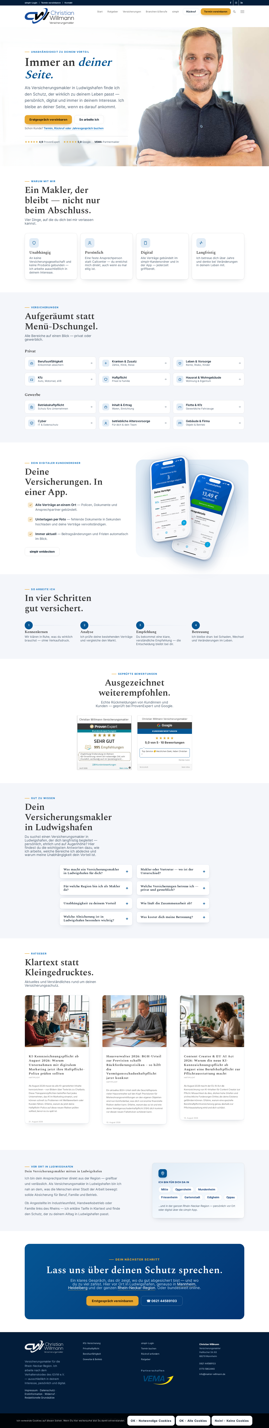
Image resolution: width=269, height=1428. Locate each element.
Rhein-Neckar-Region (136, 1287)
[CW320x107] (49, 16)
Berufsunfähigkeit (92, 1353)
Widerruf (50, 1393)
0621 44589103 (207, 1363)
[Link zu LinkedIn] (241, 2)
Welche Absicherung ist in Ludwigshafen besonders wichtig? (88, 918)
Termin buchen (148, 1348)
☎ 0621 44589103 (162, 1301)
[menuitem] (32, 3)
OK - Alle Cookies (193, 1421)
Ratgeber (145, 1359)
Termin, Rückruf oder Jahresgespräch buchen (74, 128)
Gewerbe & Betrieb (92, 1359)
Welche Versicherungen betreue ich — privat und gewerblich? (169, 888)
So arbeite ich (89, 119)
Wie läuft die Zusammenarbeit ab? (166, 903)
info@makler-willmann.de (212, 1374)
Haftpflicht (34, 1077)
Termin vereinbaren (51, 2)
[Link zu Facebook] (230, 2)
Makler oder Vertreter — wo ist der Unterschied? (167, 871)
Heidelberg (78, 1287)
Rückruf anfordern (150, 1353)
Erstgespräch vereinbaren (48, 119)
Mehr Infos (186, 767)
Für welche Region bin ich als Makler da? (91, 888)
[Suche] (234, 11)
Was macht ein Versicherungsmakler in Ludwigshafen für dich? (91, 871)
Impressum (31, 1390)
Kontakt (68, 2)
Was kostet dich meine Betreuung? (167, 917)
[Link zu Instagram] (236, 2)
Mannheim (186, 1284)
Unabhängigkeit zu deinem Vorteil (89, 903)
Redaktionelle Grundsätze (40, 1397)
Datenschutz (47, 1390)
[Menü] (242, 11)
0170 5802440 (207, 1368)
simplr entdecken (42, 551)
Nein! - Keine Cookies (232, 1421)
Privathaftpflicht (91, 1348)
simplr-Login (31, 2)
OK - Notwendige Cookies (151, 1421)
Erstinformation (33, 1393)
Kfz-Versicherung (91, 1343)
